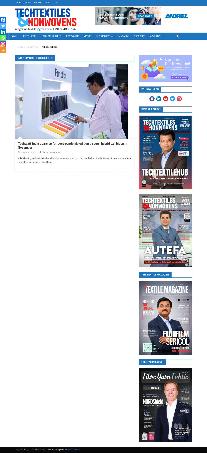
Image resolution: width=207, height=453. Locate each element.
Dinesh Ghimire (73, 450)
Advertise (155, 36)
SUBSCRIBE (139, 36)
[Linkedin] (3, 32)
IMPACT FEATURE (23, 3)
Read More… (48, 162)
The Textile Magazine (51, 152)
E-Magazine (123, 36)
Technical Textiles (50, 36)
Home (14, 36)
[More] (3, 50)
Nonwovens (72, 36)
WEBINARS (38, 3)
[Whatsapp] (3, 38)
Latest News (29, 36)
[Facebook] (3, 20)
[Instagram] (3, 44)
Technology (103, 36)
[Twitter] (3, 26)
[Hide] (1, 56)
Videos (87, 36)
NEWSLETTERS (52, 3)
